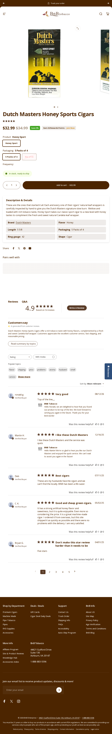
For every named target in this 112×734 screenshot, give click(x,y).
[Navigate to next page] (75, 571)
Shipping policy (53, 729)
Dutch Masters (23, 222)
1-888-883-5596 (38, 661)
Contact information (67, 729)
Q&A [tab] (24, 301)
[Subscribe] (59, 690)
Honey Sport (11, 143)
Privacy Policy (92, 620)
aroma (52, 369)
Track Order (63, 616)
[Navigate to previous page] (36, 571)
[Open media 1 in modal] (77, 28)
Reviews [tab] (13, 301)
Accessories (8, 632)
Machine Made (9, 616)
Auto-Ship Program (67, 632)
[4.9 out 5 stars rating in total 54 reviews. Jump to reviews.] (9, 121)
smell (72, 369)
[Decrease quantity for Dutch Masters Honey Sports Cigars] (6, 185)
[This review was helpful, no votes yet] (96, 424)
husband (63, 369)
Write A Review (76, 308)
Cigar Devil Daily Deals (40, 616)
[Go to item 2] (57, 107)
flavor (11, 369)
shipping (21, 369)
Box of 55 (29, 156)
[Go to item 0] (54, 107)
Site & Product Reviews (13, 653)
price (31, 369)
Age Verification (93, 624)
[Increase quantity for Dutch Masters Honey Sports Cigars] (17, 185)
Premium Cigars (10, 612)
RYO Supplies (9, 628)
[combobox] (20, 357)
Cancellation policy (82, 729)
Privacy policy (28, 729)
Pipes (5, 624)
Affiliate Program (10, 649)
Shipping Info (64, 620)
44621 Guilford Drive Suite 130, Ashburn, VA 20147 (59, 718)
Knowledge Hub (10, 657)
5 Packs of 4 (11, 156)
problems (41, 369)
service (12, 377)
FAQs (60, 624)
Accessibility (63, 628)
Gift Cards (35, 612)
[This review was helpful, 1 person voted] (96, 531)
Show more (24, 376)
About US (90, 612)
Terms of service (40, 729)
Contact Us (63, 612)
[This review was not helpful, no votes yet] (101, 424)
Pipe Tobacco (9, 620)
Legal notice (95, 729)
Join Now (71, 128)
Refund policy (18, 729)
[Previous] (4, 3)
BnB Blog (90, 632)
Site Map (90, 616)
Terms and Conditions (96, 628)
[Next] (108, 3)
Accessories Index (11, 662)
